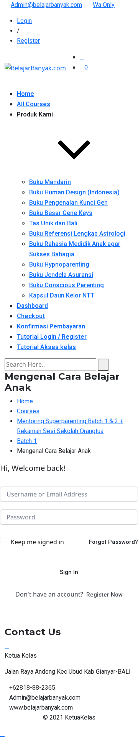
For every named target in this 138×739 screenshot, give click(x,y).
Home (25, 93)
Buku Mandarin (50, 182)
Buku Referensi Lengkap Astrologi (77, 233)
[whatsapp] (7, 645)
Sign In (69, 572)
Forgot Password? (113, 541)
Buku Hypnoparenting (59, 264)
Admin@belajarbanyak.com (46, 4)
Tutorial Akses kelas (46, 347)
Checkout (31, 316)
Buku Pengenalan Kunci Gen (68, 202)
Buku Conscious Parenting (66, 285)
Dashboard (32, 305)
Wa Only (104, 4)
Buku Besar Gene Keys (60, 213)
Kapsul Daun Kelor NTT (61, 295)
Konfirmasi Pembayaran (51, 326)
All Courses (33, 104)
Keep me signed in (37, 542)
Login (24, 20)
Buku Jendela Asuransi (61, 274)
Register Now (104, 594)
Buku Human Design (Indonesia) (74, 192)
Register (28, 40)
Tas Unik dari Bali (53, 223)
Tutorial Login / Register (52, 336)
